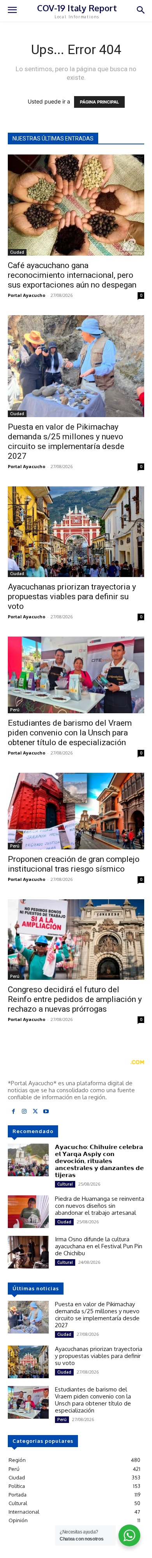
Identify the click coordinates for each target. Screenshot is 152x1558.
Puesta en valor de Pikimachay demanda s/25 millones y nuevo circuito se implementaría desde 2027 (66, 441)
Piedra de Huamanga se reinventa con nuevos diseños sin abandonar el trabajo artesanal (99, 1205)
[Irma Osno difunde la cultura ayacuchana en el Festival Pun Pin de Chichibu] (28, 1252)
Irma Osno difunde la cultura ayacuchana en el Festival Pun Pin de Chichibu (98, 1246)
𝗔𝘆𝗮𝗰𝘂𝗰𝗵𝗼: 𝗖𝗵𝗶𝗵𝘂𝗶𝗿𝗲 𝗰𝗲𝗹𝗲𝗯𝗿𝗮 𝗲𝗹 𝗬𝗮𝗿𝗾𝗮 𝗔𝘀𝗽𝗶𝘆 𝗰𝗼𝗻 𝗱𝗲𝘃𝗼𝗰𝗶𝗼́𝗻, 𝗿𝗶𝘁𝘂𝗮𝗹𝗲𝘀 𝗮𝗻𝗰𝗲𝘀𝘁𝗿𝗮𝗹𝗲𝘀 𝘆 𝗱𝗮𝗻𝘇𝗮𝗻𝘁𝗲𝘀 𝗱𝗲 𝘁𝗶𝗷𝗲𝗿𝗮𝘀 (99, 1161)
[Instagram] (24, 1111)
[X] (35, 1111)
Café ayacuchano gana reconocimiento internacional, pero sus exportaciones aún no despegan (72, 275)
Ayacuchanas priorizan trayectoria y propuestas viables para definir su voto (72, 596)
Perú (14, 709)
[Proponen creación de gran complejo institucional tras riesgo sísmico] (76, 811)
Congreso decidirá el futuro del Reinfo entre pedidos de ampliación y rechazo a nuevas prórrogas (75, 999)
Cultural (65, 1184)
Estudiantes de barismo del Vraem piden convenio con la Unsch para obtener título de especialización (70, 732)
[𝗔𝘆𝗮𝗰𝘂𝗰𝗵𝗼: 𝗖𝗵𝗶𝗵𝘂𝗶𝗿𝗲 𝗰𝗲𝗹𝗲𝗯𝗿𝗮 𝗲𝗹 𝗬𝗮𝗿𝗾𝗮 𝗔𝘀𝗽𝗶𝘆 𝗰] (28, 1160)
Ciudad (17, 252)
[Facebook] (13, 1111)
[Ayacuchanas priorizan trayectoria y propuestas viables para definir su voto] (76, 531)
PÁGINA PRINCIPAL (99, 102)
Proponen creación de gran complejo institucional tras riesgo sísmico (74, 864)
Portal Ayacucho (26, 295)
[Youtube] (46, 1111)
